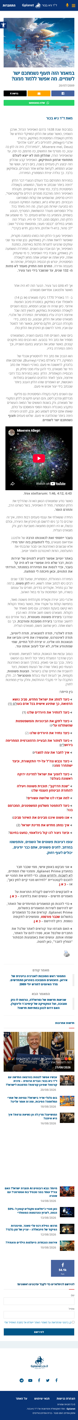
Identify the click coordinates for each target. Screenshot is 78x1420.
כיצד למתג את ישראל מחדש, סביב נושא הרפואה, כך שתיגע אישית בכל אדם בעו (43, 701)
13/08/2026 (48, 1218)
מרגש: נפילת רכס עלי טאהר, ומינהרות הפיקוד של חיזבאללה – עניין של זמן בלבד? (31, 1227)
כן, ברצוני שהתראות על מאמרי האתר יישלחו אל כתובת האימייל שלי (37, 1322)
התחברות (9, 5)
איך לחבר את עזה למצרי (52, 752)
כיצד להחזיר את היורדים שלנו (47, 712)
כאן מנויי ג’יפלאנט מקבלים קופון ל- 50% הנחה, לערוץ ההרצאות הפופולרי (32, 1210)
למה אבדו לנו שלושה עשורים (48, 798)
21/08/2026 (63, 1067)
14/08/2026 (48, 1201)
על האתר (21, 1398)
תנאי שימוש (42, 1398)
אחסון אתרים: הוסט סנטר (64, 1413)
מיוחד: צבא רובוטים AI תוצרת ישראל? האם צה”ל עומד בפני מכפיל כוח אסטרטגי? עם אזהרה (31, 1192)
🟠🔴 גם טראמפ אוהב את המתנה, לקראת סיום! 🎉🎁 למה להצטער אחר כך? (40, 1060)
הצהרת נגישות (66, 1398)
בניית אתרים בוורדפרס (42, 1413)
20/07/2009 (66, 85)
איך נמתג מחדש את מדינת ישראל (44, 825)
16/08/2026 (48, 1123)
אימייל (71, 1309)
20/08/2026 (48, 1090)
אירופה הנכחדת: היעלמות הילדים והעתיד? (31, 1242)
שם (72, 1295)
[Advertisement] (39, 1157)
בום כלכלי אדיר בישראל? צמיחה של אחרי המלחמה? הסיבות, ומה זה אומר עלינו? (32, 1099)
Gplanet (71, 1408)
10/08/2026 (48, 1247)
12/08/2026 (48, 1234)
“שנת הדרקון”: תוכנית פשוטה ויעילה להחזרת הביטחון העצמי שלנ (45, 788)
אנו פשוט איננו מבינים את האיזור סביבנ (41, 817)
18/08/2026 (48, 1106)
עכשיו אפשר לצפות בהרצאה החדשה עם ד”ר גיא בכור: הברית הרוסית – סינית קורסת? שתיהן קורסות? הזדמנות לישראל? (31, 1080)
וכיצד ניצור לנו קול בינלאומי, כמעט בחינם (39, 832)
